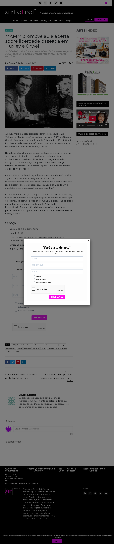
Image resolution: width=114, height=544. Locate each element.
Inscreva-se (57, 297)
